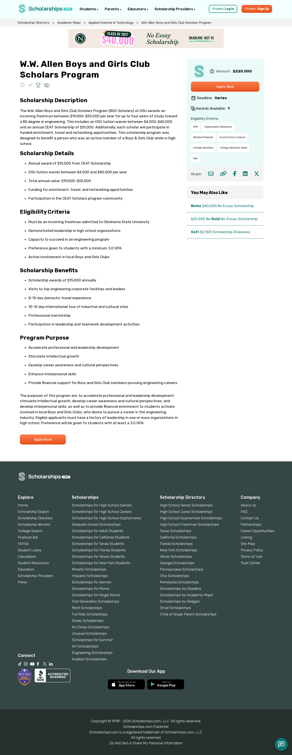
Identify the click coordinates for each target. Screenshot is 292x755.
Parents (112, 9)
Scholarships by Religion (180, 601)
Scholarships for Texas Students (98, 544)
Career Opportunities (257, 531)
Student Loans (29, 550)
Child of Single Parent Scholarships (188, 614)
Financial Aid (28, 537)
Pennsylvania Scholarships (181, 569)
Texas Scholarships (175, 531)
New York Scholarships (178, 550)
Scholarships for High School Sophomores (106, 518)
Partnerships (251, 524)
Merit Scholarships (87, 608)
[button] (22, 85)
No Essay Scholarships (90, 627)
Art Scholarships (85, 646)
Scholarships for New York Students (101, 563)
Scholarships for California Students (101, 537)
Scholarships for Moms (90, 588)
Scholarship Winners (34, 524)
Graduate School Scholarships (96, 524)
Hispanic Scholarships (90, 576)
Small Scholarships (175, 608)
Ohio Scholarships (174, 576)
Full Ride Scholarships (90, 614)
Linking (246, 537)
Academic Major (69, 23)
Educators (137, 9)
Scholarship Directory (34, 23)
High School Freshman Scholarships (189, 524)
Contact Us (250, 518)
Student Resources (33, 563)
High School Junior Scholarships (186, 511)
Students (88, 9)
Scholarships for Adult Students (97, 531)
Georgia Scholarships (177, 563)
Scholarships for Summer (92, 640)
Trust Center (250, 563)
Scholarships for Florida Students (99, 550)
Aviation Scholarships (89, 659)
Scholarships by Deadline (180, 588)
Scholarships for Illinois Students (98, 556)
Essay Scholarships (88, 620)
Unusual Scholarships (89, 633)
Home (23, 505)
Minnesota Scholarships (179, 582)
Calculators (27, 556)
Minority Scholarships (89, 569)
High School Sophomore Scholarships (191, 518)
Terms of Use (251, 556)
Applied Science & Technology (111, 23)
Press (22, 582)
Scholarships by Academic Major (186, 595)
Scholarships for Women (91, 582)
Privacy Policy (252, 550)
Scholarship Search (33, 511)
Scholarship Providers (174, 9)
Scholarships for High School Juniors (102, 511)
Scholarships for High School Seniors (102, 505)
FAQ (244, 511)
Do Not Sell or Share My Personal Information (146, 743)
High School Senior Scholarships (186, 505)
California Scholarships (178, 537)
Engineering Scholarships (92, 653)
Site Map (248, 544)
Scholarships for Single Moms (96, 595)
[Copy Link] (223, 173)
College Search (30, 531)
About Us (248, 505)
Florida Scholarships (176, 544)
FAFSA (23, 544)
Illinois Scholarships (176, 556)
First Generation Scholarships (95, 601)
